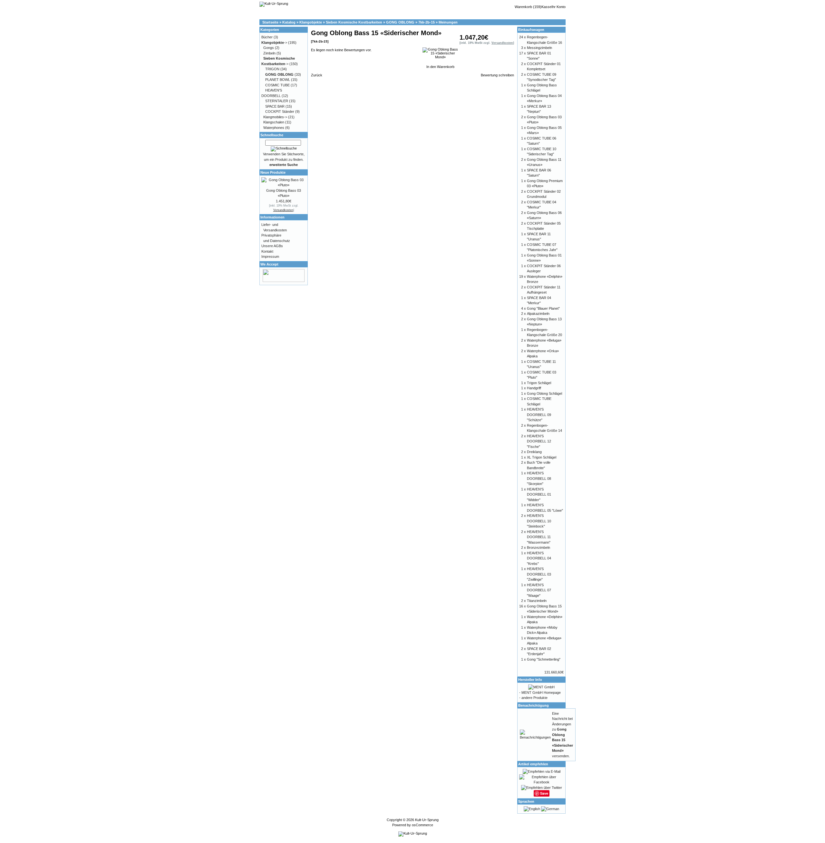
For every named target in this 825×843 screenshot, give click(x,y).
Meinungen (448, 22)
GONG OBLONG (400, 22)
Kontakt (267, 251)
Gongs (268, 48)
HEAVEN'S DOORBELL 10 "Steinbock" (539, 521)
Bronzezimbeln (538, 547)
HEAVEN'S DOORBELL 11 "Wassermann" (539, 537)
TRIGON (272, 69)
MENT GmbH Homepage (541, 692)
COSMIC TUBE (277, 85)
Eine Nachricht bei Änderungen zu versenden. (562, 735)
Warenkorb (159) (528, 7)
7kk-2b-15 (426, 22)
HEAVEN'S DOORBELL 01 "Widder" (539, 494)
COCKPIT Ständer (279, 111)
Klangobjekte (310, 22)
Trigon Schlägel (539, 383)
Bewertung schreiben (497, 75)
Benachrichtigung (533, 705)
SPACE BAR (275, 106)
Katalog (289, 22)
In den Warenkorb (440, 67)
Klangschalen (273, 122)
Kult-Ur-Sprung (427, 820)
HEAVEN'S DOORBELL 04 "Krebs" (539, 558)
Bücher (267, 37)
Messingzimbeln (539, 48)
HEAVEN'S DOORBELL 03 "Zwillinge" (539, 574)
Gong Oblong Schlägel (544, 393)
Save (544, 793)
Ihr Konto (558, 7)
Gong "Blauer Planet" (543, 308)
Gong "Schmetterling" (543, 659)
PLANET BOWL (277, 80)
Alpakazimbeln (538, 313)
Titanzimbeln (537, 601)
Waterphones (273, 128)
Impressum (270, 256)
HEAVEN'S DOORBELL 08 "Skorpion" (539, 478)
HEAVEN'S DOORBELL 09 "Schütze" (539, 414)
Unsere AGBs (272, 246)
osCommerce (422, 825)
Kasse (546, 7)
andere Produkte (534, 698)
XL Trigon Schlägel (541, 457)
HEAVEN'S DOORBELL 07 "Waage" (539, 590)
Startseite (270, 22)
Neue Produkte (273, 172)
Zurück (316, 75)
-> (274, 42)
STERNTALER (276, 101)
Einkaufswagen (531, 30)
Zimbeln (269, 53)
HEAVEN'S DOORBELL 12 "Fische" (539, 441)
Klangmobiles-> (275, 117)
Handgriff (534, 388)
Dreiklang (534, 452)
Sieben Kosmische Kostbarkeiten (354, 22)
